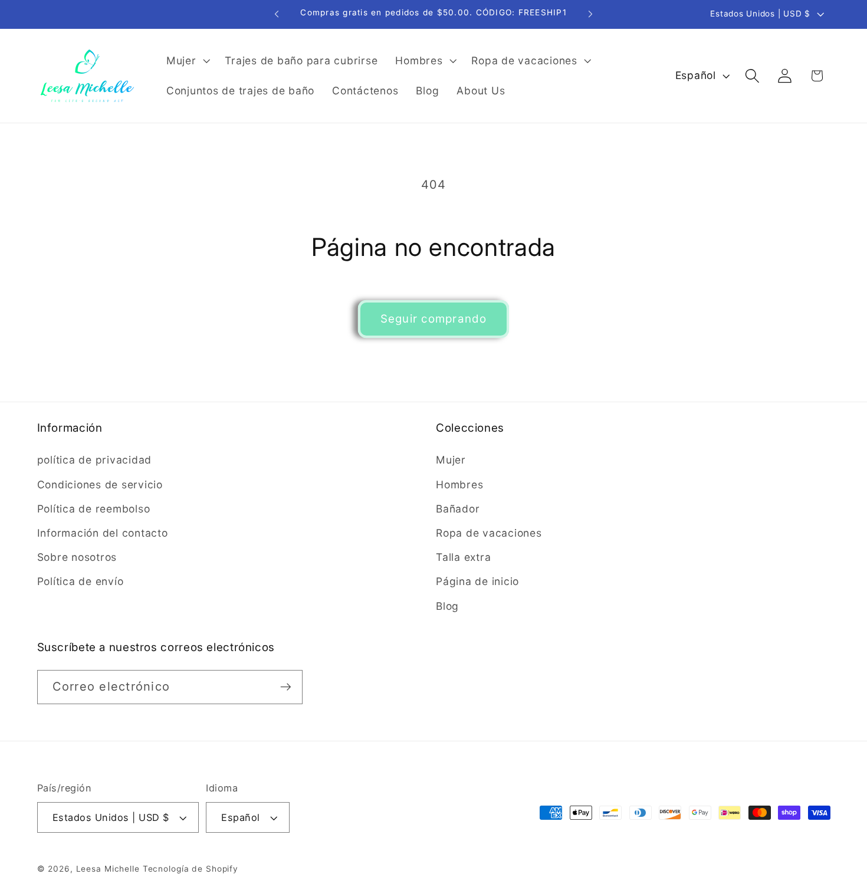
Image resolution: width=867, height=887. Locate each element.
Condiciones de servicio (100, 484)
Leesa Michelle (108, 868)
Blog (447, 606)
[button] (186, 60)
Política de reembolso (93, 508)
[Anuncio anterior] (277, 14)
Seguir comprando (433, 319)
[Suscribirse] (286, 687)
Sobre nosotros (77, 557)
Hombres (459, 484)
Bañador (458, 508)
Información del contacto (102, 533)
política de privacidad (94, 460)
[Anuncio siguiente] (590, 14)
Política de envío (80, 581)
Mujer (451, 460)
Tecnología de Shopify (190, 868)
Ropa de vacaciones (489, 533)
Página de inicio (477, 581)
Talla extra (463, 557)
